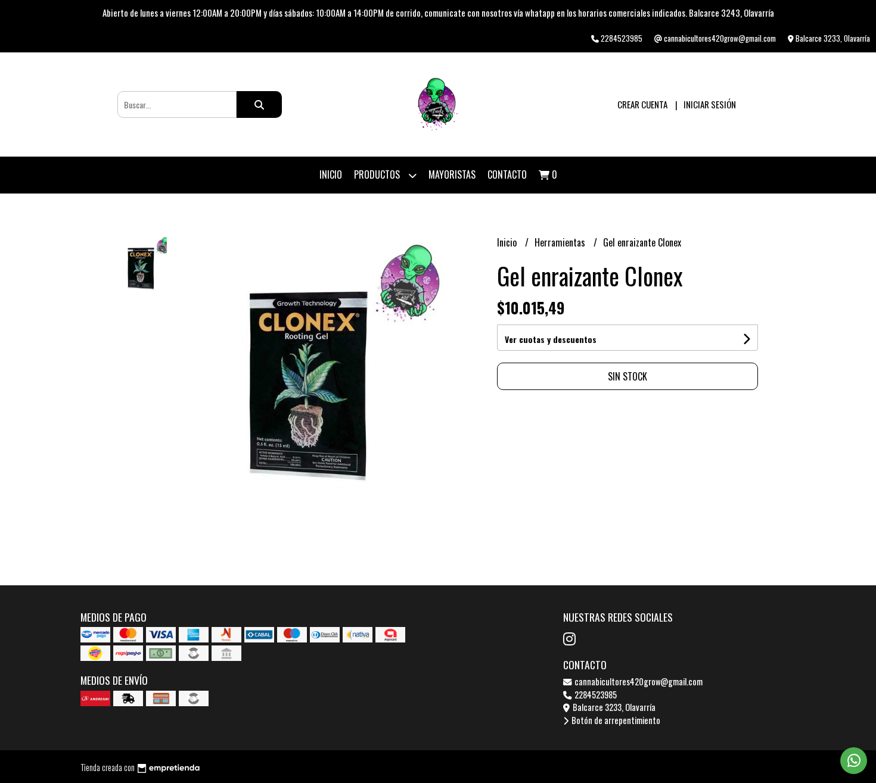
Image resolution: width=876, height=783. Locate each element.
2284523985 (595, 694)
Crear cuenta (642, 104)
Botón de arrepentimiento (615, 720)
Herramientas (561, 242)
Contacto (507, 174)
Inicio (330, 174)
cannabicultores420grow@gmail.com (638, 681)
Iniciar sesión (710, 104)
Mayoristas (452, 174)
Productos (378, 174)
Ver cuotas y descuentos (551, 339)
